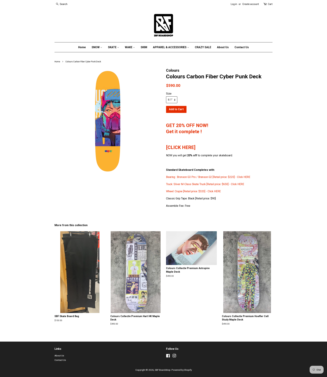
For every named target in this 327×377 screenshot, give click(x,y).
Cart (270, 4)
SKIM (144, 47)
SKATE (112, 47)
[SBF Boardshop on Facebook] (168, 356)
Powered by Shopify (182, 369)
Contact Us (242, 47)
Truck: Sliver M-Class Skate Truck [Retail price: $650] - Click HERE (205, 184)
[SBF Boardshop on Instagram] (174, 356)
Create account (250, 4)
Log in (234, 4)
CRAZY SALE (203, 47)
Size (169, 93)
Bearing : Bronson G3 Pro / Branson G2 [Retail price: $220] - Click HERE (208, 177)
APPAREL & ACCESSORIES (170, 47)
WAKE (129, 47)
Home (82, 47)
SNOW (96, 47)
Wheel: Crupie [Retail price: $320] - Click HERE (193, 191)
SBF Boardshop (162, 369)
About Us (223, 47)
